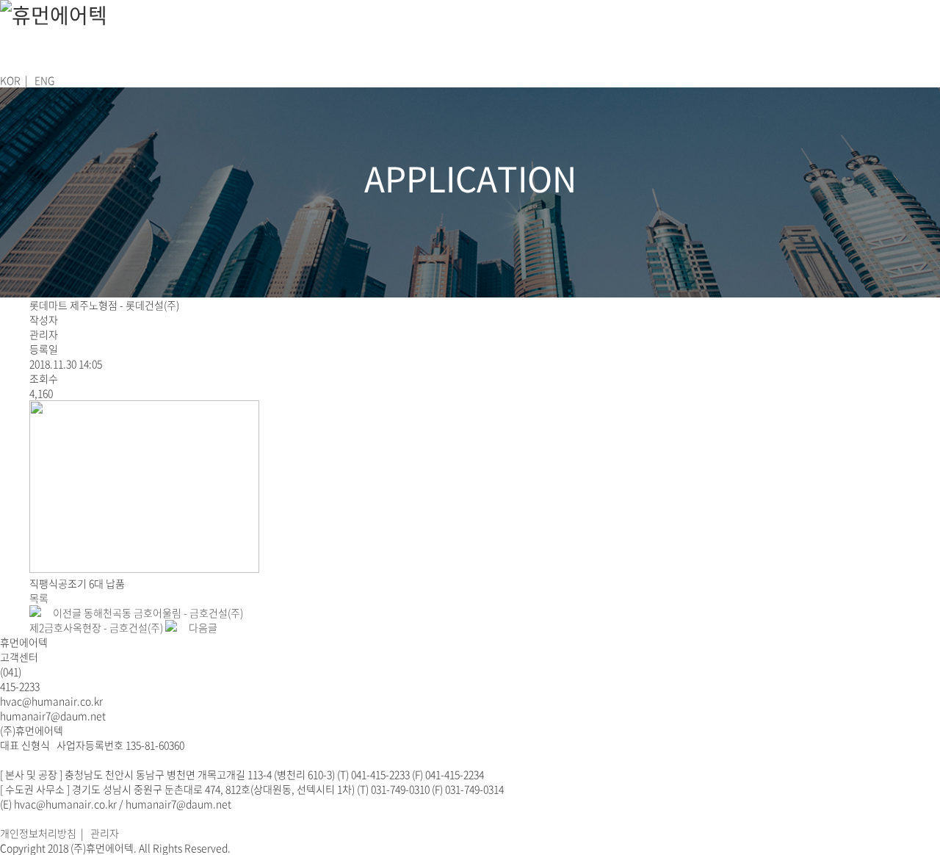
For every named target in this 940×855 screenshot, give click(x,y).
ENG (44, 80)
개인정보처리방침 (38, 833)
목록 (38, 598)
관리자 (104, 833)
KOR (10, 80)
